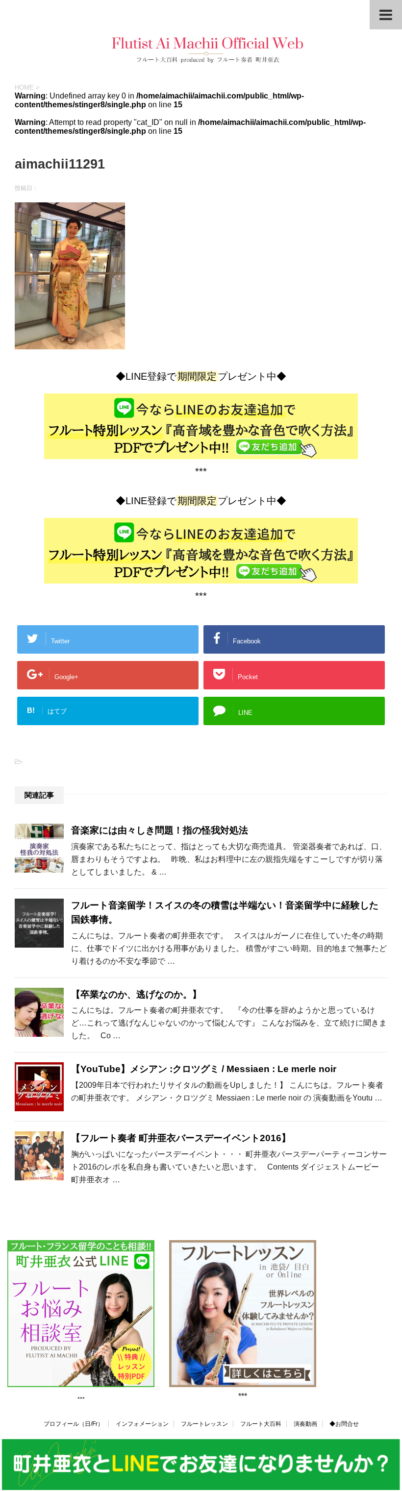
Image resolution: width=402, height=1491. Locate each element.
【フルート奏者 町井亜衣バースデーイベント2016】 (181, 1138)
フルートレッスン (204, 1423)
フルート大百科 (260, 1423)
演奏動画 (305, 1423)
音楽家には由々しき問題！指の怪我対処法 (159, 830)
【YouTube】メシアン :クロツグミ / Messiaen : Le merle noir (203, 1069)
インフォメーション (142, 1423)
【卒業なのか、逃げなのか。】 (136, 994)
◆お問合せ (344, 1423)
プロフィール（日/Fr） (73, 1423)
